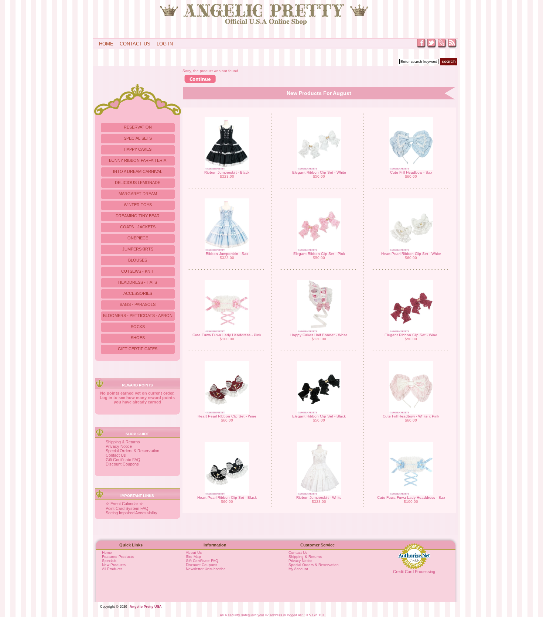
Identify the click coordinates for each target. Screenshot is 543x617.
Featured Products (118, 557)
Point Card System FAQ (127, 508)
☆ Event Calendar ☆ (124, 503)
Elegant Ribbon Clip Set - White (319, 172)
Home (106, 44)
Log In (165, 44)
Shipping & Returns (123, 442)
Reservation (138, 127)
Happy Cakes (137, 149)
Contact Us (135, 44)
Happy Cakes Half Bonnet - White (319, 335)
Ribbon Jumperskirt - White (319, 497)
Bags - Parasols (138, 304)
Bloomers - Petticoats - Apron (138, 315)
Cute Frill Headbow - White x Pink (411, 416)
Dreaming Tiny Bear (138, 216)
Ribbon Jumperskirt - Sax (227, 254)
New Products (114, 565)
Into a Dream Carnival (137, 171)
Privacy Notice (119, 446)
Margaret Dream (138, 193)
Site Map (193, 557)
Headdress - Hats (137, 282)
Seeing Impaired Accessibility (131, 513)
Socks (138, 326)
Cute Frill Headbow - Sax (411, 172)
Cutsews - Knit (137, 271)
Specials (109, 561)
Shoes (138, 337)
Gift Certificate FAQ (123, 459)
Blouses (137, 260)
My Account (298, 569)
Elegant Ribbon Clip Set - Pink (319, 254)
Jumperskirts (137, 249)
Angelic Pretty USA (146, 607)
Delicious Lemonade (137, 182)
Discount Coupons (122, 464)
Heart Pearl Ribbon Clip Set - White (411, 254)
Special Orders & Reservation (132, 451)
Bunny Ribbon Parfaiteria (137, 160)
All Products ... (114, 569)
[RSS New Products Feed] (452, 47)
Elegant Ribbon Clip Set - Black (319, 416)
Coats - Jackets (138, 227)
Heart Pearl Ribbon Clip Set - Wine (227, 416)
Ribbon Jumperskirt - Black (226, 172)
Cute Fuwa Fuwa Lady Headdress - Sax (411, 497)
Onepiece (137, 238)
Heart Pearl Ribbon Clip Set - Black (227, 497)
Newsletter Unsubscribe (206, 569)
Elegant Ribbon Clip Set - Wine (411, 335)
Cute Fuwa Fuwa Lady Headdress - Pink (226, 335)
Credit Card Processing (414, 571)
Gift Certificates (137, 349)
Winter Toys (138, 204)
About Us (194, 552)
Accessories (137, 293)
